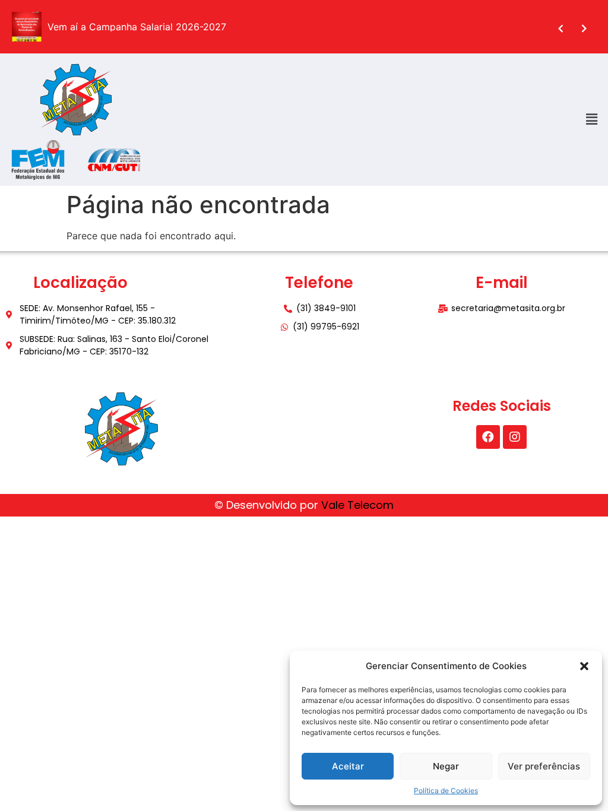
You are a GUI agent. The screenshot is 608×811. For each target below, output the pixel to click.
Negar (446, 766)
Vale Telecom (357, 505)
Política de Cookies (446, 790)
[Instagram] (515, 437)
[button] (584, 666)
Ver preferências (544, 766)
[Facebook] (488, 437)
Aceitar (348, 766)
